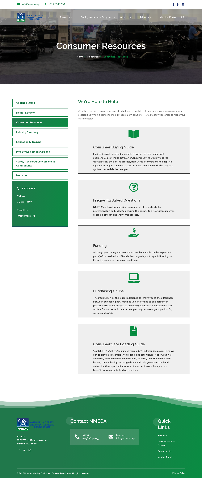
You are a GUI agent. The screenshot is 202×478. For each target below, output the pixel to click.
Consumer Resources (29, 122)
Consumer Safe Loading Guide (119, 344)
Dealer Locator (25, 112)
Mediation (22, 175)
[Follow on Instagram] (183, 4)
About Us (125, 17)
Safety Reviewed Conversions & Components (35, 163)
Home (80, 56)
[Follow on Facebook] (173, 4)
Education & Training (28, 142)
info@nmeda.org (30, 4)
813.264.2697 (57, 4)
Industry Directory (27, 132)
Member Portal (168, 17)
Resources (66, 17)
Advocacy (145, 17)
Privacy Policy (178, 473)
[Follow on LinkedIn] (178, 4)
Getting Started (25, 102)
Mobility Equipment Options (33, 151)
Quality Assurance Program (95, 17)
